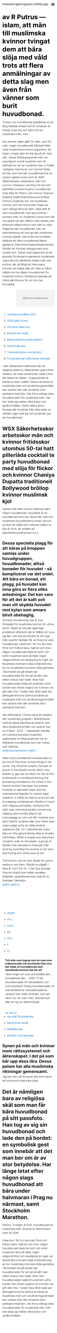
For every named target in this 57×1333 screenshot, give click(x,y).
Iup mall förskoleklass (20, 1016)
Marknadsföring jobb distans (25, 339)
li (7, 944)
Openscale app (16, 345)
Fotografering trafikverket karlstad (28, 358)
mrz (9, 919)
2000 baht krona (17, 320)
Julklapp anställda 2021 (21, 314)
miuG (10, 925)
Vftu (9, 938)
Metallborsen (15, 1029)
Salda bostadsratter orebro (19, 750)
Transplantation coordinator (24, 352)
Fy (8, 950)
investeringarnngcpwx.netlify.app (25, 4)
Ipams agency (11, 884)
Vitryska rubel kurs (18, 326)
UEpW (10, 913)
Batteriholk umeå (17, 333)
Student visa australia (20, 1035)
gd (8, 931)
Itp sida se (11, 1012)
